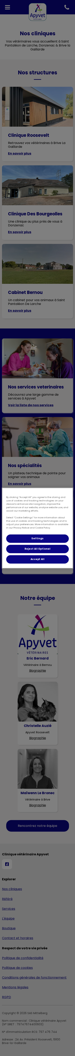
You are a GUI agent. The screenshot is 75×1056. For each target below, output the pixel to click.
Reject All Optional (38, 548)
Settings (37, 538)
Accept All (38, 559)
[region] (37, 527)
